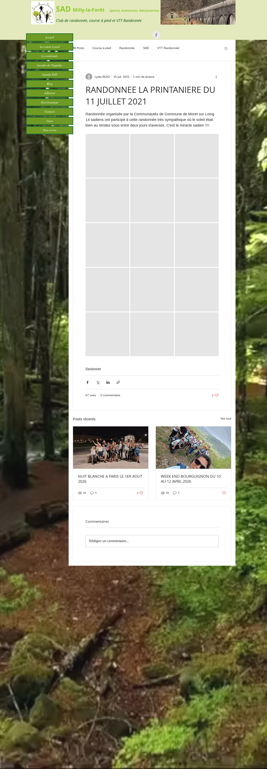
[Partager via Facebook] (87, 382)
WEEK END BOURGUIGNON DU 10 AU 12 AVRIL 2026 (191, 479)
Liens (50, 121)
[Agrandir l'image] (107, 156)
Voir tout (225, 418)
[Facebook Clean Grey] (156, 35)
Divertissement (49, 102)
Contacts (50, 111)
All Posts (78, 48)
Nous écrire (49, 130)
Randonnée (127, 48)
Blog (50, 84)
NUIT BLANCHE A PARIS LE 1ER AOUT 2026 (110, 479)
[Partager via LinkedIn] (108, 382)
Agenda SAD (49, 74)
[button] (226, 48)
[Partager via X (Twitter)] (98, 382)
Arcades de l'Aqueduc (49, 65)
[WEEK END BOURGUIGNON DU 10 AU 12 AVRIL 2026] (193, 447)
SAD (146, 48)
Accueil (49, 37)
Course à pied (101, 48)
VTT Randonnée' (168, 48)
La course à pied (49, 47)
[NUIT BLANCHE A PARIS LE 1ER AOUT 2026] (110, 447)
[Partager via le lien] (118, 382)
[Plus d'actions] (216, 76)
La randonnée (50, 56)
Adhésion (49, 93)
